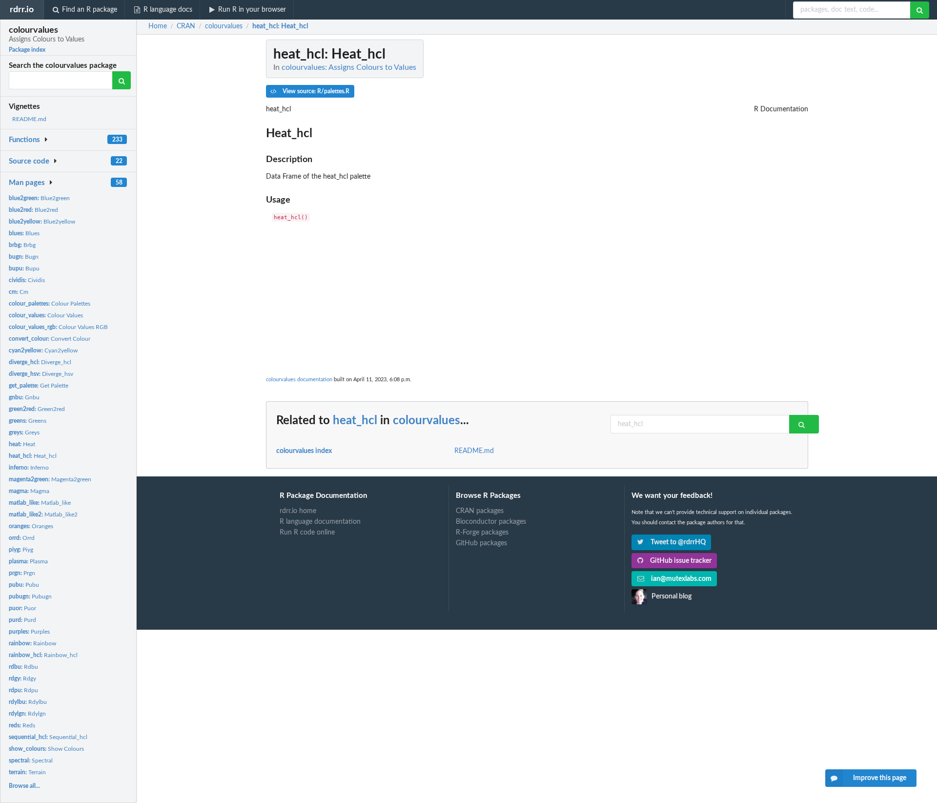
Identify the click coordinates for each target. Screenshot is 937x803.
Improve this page (879, 778)
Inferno (29, 468)
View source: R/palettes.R (315, 91)
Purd (22, 620)
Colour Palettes (49, 304)
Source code (29, 161)
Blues (24, 233)
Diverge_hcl (40, 362)
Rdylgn (27, 714)
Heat (22, 444)
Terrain (27, 772)
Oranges (31, 526)
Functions (24, 140)
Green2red (37, 409)
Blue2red (33, 210)
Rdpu (23, 690)
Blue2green (39, 198)
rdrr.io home (298, 511)
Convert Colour (49, 339)
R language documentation (320, 521)
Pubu (24, 585)
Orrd (22, 538)
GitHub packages (481, 543)
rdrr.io (22, 9)
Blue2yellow (42, 222)
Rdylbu (28, 702)
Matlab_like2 (43, 514)
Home (157, 26)
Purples (29, 632)
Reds (22, 725)
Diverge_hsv (41, 374)
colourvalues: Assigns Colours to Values (349, 67)
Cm (18, 292)
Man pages (27, 182)
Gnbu (24, 397)
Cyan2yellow (43, 350)
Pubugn (30, 596)
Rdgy (22, 678)
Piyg (21, 550)
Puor (22, 608)
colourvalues (426, 421)
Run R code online (307, 532)
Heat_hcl (33, 456)
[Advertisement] (537, 296)
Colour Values (46, 315)
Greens (27, 421)
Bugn (24, 257)
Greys (24, 432)
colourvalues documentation (299, 379)
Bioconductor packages (491, 521)
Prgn (22, 573)
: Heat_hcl (280, 26)
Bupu (24, 268)
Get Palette (38, 386)
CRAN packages (480, 511)
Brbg (22, 245)
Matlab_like (40, 503)
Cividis (27, 280)
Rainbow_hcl (43, 655)
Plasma (28, 561)
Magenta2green (50, 479)
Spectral (31, 760)
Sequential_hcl (48, 737)
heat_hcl (355, 421)
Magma (29, 491)
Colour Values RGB (58, 327)
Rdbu (23, 667)
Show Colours (46, 749)
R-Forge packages (482, 532)
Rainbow (32, 643)
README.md (29, 119)
